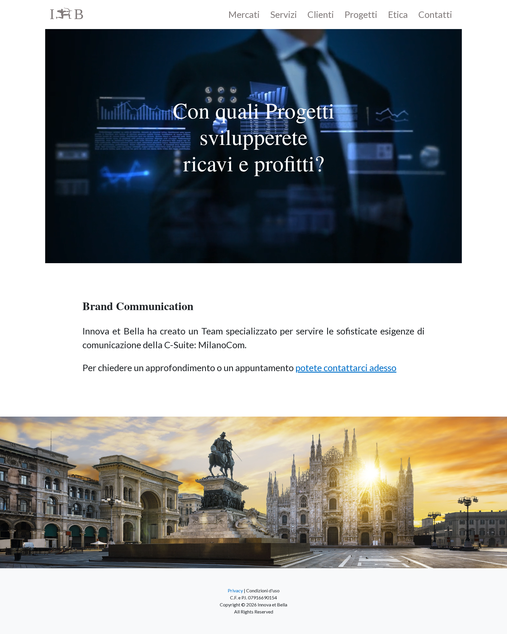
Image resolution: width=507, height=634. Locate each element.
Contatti (435, 14)
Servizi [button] (283, 14)
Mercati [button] (244, 14)
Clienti (320, 14)
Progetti (360, 14)
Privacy (235, 590)
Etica (398, 14)
